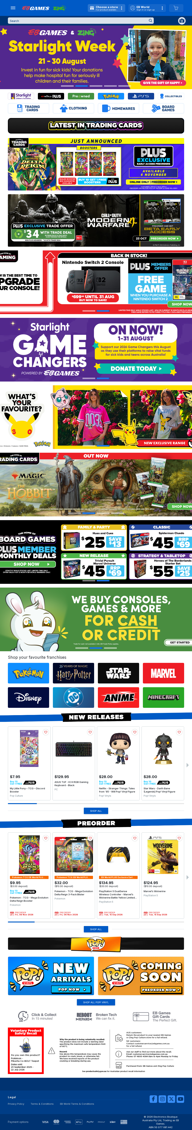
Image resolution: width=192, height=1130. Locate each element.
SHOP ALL (96, 810)
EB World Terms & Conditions (77, 1103)
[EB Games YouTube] (180, 1099)
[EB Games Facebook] (153, 1099)
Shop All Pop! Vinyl (96, 1002)
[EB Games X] (171, 1099)
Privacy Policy (16, 1103)
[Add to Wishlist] (46, 732)
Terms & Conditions (42, 1103)
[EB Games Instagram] (162, 1099)
